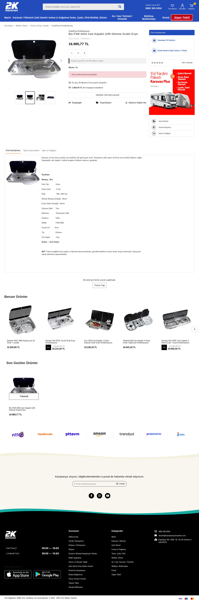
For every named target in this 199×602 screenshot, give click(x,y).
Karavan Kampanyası (77, 570)
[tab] (13, 151)
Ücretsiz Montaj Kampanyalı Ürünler (83, 554)
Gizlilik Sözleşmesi (76, 541)
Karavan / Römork (119, 541)
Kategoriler (117, 531)
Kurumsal (74, 531)
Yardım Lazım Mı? (152, 5)
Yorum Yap (99, 285)
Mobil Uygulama (75, 558)
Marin (114, 537)
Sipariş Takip (74, 583)
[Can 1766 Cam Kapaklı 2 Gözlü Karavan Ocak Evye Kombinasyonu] (99, 320)
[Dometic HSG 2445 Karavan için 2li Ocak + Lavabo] (22, 320)
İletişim (71, 549)
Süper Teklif (116, 575)
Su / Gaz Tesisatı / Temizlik (122, 562)
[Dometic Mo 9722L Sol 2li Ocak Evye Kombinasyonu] (61, 320)
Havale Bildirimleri (76, 587)
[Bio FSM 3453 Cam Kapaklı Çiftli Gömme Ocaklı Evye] (24, 388)
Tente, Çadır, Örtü (118, 554)
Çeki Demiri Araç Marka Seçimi (81, 566)
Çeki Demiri (116, 545)
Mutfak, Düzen (117, 558)
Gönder (122, 484)
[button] (191, 7)
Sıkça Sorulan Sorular (77, 579)
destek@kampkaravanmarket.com (172, 536)
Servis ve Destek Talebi (78, 562)
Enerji (114, 570)
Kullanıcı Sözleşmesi (77, 545)
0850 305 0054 (164, 532)
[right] (194, 329)
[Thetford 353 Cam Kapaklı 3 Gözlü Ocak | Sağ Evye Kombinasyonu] (138, 320)
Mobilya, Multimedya (120, 566)
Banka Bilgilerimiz (76, 575)
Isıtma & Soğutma (119, 549)
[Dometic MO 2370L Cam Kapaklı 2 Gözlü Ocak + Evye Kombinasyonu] (177, 320)
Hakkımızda (73, 537)
